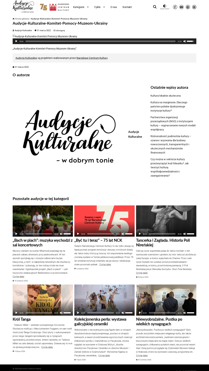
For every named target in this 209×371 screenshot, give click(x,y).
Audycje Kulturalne (23, 30)
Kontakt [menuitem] (127, 7)
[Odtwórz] (16, 41)
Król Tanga (21, 319)
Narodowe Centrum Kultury (91, 57)
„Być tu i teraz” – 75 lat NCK (98, 240)
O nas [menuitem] (113, 7)
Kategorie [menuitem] (78, 7)
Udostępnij (60, 30)
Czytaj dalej (18, 276)
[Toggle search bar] (154, 7)
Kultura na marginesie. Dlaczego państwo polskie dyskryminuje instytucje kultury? (169, 106)
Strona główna (22, 18)
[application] (104, 41)
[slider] (100, 41)
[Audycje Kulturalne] (68, 136)
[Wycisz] (184, 41)
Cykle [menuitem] (97, 7)
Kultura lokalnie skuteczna (166, 95)
